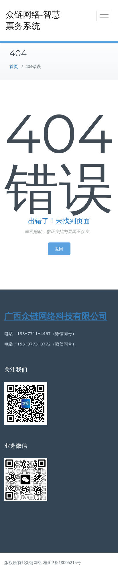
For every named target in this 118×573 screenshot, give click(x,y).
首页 (13, 66)
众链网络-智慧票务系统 (33, 20)
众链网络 (33, 562)
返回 (59, 248)
